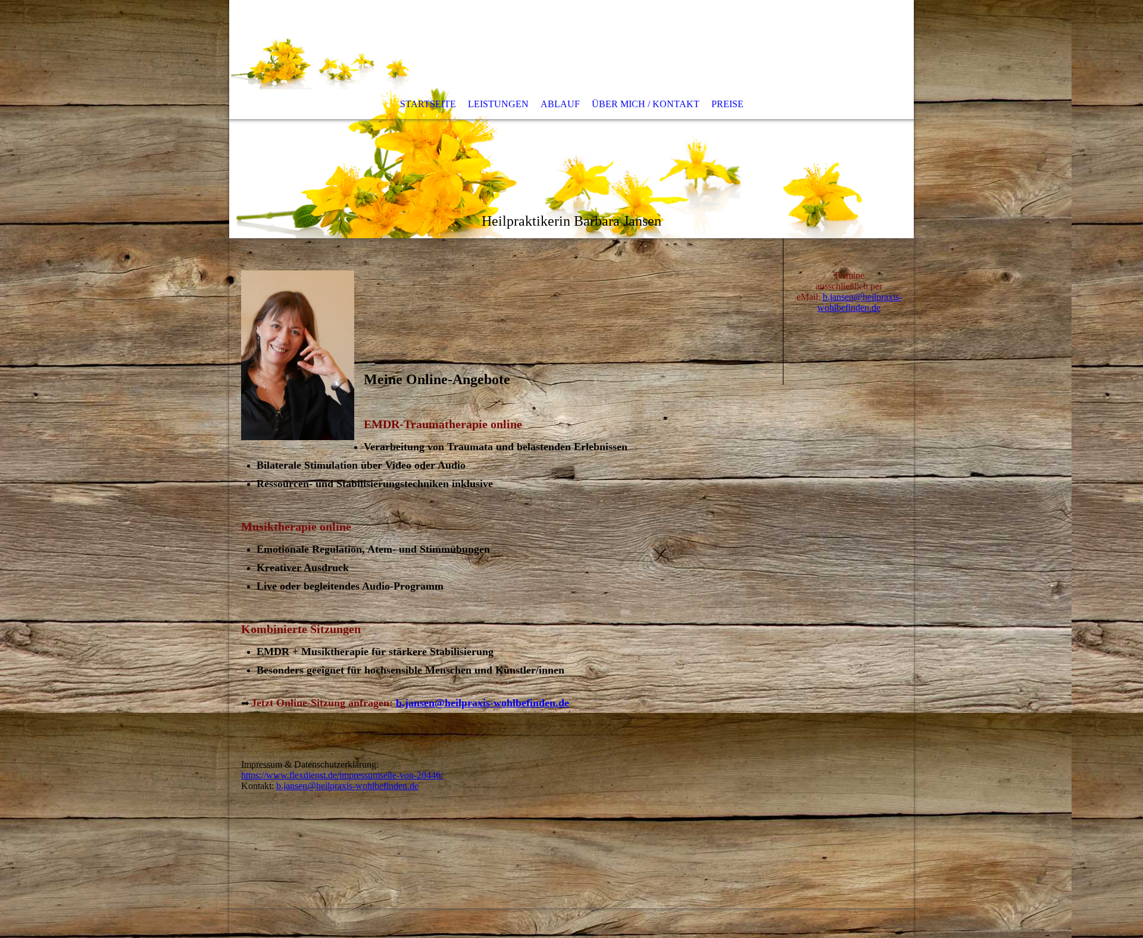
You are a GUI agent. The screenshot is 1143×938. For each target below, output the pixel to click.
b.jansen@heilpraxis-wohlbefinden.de (482, 703)
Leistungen (498, 104)
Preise (727, 104)
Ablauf (560, 104)
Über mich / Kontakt (645, 104)
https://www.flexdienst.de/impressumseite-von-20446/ (342, 775)
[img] (571, 119)
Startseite (428, 104)
